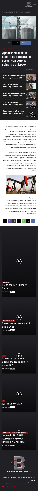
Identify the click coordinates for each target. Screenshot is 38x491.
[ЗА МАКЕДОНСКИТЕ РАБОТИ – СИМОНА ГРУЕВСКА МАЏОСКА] (19, 432)
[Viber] (10, 221)
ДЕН (4, 401)
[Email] (19, 221)
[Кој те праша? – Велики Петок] (19, 261)
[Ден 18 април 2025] (19, 394)
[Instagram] (11, 487)
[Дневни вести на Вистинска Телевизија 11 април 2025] (31, 113)
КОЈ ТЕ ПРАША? (6, 282)
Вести (4, 48)
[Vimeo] (4, 487)
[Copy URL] (5, 221)
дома (3, 11)
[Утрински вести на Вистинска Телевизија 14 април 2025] (31, 95)
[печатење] (14, 221)
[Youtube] (3, 487)
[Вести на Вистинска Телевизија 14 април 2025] (31, 86)
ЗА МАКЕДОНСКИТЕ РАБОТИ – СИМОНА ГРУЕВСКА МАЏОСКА (13, 439)
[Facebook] (33, 221)
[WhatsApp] (24, 221)
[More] (9, 43)
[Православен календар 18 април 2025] (19, 317)
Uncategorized (10, 11)
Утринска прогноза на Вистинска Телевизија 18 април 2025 (15, 362)
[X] (28, 221)
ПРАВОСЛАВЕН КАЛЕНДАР (8, 320)
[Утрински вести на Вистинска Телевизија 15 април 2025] (31, 77)
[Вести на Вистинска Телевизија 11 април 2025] (31, 104)
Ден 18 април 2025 (12, 403)
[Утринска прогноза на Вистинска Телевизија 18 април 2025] (19, 356)
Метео (4, 355)
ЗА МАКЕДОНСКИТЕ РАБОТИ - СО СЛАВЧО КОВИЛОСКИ (15, 432)
